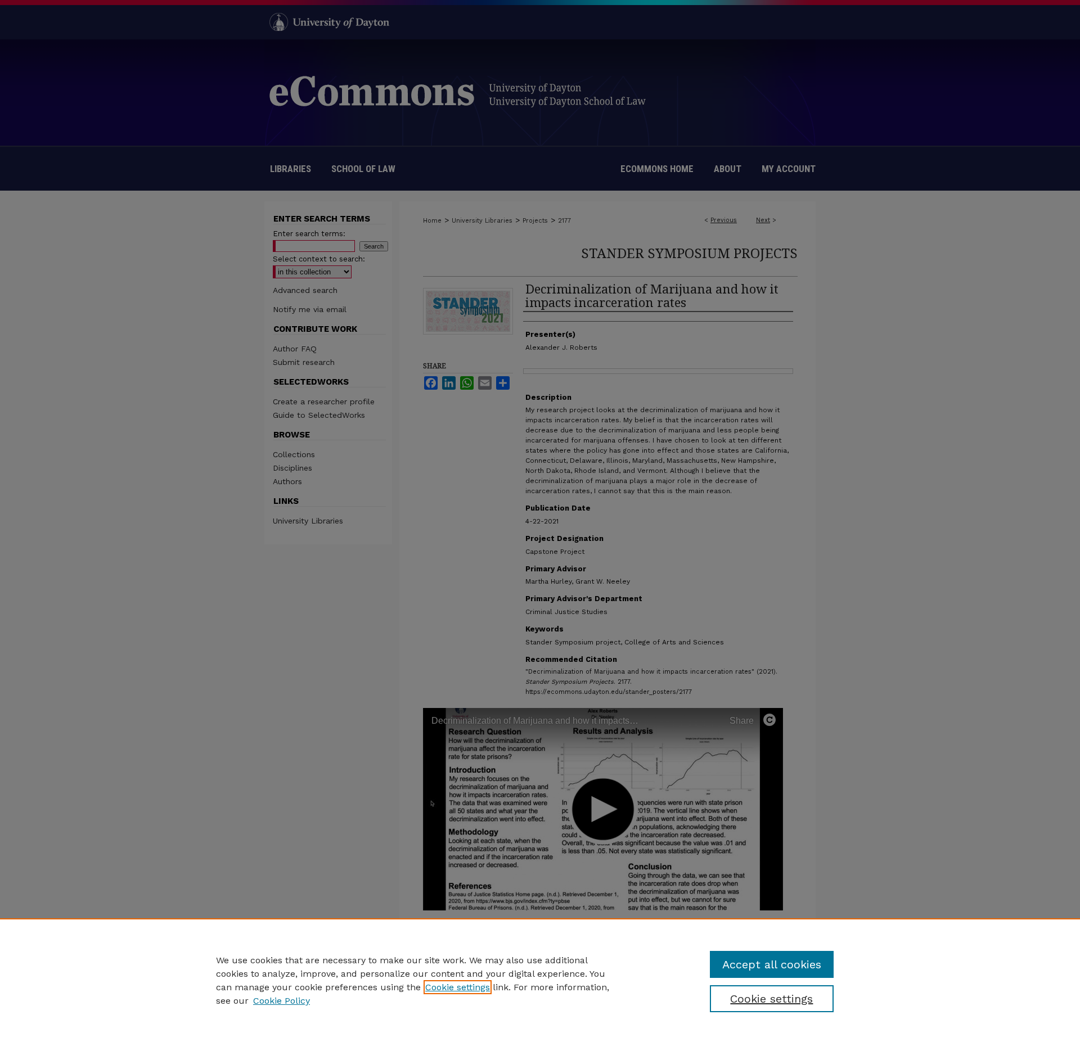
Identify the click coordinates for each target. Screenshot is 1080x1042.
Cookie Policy (281, 1000)
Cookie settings (457, 987)
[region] (540, 980)
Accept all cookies (771, 964)
